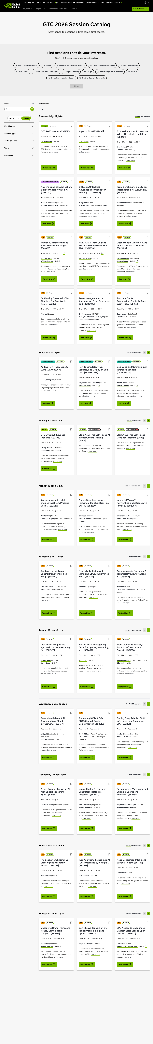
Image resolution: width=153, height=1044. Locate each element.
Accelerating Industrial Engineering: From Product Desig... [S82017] (55, 503)
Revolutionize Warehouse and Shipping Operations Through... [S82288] (132, 792)
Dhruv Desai (45, 663)
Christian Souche (123, 516)
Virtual (11, 118)
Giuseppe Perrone (86, 516)
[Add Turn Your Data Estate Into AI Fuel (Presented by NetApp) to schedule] (109, 854)
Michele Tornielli (85, 519)
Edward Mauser (47, 805)
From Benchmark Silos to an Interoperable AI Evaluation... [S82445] (132, 190)
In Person (26, 118)
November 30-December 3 (78, 2)
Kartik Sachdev (85, 385)
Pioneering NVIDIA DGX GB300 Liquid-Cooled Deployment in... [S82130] (92, 721)
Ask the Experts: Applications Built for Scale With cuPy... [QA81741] (56, 190)
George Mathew (47, 946)
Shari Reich (121, 147)
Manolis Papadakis (48, 203)
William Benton (47, 261)
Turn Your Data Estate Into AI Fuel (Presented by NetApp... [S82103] (94, 863)
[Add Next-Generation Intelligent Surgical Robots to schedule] (147, 854)
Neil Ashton (45, 516)
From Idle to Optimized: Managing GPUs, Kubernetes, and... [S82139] (94, 574)
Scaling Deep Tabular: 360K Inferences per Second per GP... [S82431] (131, 721)
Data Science (23, 72)
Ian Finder (83, 660)
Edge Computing (72, 72)
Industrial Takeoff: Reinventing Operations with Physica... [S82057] (132, 503)
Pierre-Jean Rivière (124, 519)
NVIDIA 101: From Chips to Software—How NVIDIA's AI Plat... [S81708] (93, 245)
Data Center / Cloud (130, 65)
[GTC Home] (12, 6)
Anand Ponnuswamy (125, 807)
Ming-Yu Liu (84, 203)
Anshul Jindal (122, 382)
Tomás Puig (45, 943)
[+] (134, 150)
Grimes (120, 150)
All (18, 118)
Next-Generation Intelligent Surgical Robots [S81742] (131, 861)
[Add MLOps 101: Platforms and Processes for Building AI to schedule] (71, 237)
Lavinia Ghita (46, 660)
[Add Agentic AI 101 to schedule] (109, 126)
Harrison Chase (123, 258)
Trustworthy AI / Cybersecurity (93, 78)
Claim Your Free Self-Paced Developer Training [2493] (131, 436)
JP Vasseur (121, 587)
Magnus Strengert (86, 943)
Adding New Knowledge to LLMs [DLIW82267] (55, 368)
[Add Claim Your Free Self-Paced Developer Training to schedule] (147, 429)
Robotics (134, 72)
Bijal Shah (120, 663)
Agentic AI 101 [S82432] (91, 131)
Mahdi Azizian (122, 873)
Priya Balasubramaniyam (126, 805)
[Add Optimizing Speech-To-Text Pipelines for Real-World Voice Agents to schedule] (71, 293)
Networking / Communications (111, 72)
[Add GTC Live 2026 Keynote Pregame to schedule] (71, 429)
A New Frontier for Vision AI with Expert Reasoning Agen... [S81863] (55, 792)
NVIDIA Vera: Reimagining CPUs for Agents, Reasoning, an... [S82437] (94, 647)
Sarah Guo (45, 450)
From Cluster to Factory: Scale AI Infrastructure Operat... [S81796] (130, 647)
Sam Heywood (46, 739)
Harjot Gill (121, 317)
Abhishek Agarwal (86, 587)
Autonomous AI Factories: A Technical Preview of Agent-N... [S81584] (132, 574)
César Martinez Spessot (126, 589)
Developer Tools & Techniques (47, 72)
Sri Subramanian (85, 314)
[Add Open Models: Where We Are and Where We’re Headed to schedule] (147, 237)
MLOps (89, 72)
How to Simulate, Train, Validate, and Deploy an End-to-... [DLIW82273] (94, 370)
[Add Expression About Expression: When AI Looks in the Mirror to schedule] (147, 126)
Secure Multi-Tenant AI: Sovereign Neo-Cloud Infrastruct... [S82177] (53, 721)
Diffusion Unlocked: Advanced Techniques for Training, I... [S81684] (92, 190)
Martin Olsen (46, 875)
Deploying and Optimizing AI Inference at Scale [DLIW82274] (132, 370)
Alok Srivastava (85, 805)
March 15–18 (111, 2)
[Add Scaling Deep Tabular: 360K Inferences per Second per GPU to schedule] (147, 713)
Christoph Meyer (47, 519)
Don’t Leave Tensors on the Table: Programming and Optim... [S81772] (93, 931)
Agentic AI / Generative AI (28, 65)
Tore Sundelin (84, 875)
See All (137, 116)
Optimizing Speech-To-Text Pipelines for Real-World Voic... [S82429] (55, 301)
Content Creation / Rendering (104, 65)
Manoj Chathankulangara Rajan (91, 317)
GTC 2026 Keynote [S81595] (55, 131)
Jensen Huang (46, 141)
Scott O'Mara (84, 734)
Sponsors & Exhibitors (58, 9)
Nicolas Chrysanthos (125, 734)
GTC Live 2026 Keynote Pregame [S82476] (53, 436)
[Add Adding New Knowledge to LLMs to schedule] (71, 362)
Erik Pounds (83, 141)
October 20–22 (43, 2)
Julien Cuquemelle (124, 737)
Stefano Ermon (85, 205)
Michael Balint (46, 258)
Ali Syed (44, 734)
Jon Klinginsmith (123, 660)
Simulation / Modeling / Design (62, 78)
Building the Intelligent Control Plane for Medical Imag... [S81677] (54, 574)
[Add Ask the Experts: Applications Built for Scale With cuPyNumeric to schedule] (71, 182)
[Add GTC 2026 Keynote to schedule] (71, 126)
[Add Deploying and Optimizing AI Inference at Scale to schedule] (147, 362)
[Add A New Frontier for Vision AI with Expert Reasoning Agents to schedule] (71, 784)
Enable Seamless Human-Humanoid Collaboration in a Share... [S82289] (94, 503)
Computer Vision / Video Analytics (72, 65)
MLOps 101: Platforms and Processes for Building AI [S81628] (54, 245)
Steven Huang (84, 807)
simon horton (84, 737)
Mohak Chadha (123, 385)
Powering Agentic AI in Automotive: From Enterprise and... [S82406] (94, 301)
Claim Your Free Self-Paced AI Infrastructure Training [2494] (94, 438)
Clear (32, 103)
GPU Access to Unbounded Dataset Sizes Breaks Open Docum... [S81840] (131, 931)
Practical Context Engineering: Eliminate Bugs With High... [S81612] (131, 301)
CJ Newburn (122, 943)
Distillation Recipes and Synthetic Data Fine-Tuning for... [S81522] (55, 647)
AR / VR (48, 65)
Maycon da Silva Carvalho (89, 382)
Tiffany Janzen (46, 448)
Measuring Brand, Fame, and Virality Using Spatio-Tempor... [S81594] (55, 931)
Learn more (53, 152)
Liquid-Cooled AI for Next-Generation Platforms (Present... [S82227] (93, 792)
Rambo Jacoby (85, 258)
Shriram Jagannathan (49, 205)
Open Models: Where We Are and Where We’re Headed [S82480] (132, 245)
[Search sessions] (32, 109)
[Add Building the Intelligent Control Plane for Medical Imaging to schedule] (71, 566)
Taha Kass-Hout (47, 587)
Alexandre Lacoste (124, 203)
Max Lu (44, 314)
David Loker (121, 314)
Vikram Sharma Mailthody (127, 946)
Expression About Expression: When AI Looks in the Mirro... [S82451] (132, 134)
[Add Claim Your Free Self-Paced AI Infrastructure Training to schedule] (109, 429)
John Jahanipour (47, 380)
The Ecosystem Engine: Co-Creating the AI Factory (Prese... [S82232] (55, 863)
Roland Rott (45, 589)
